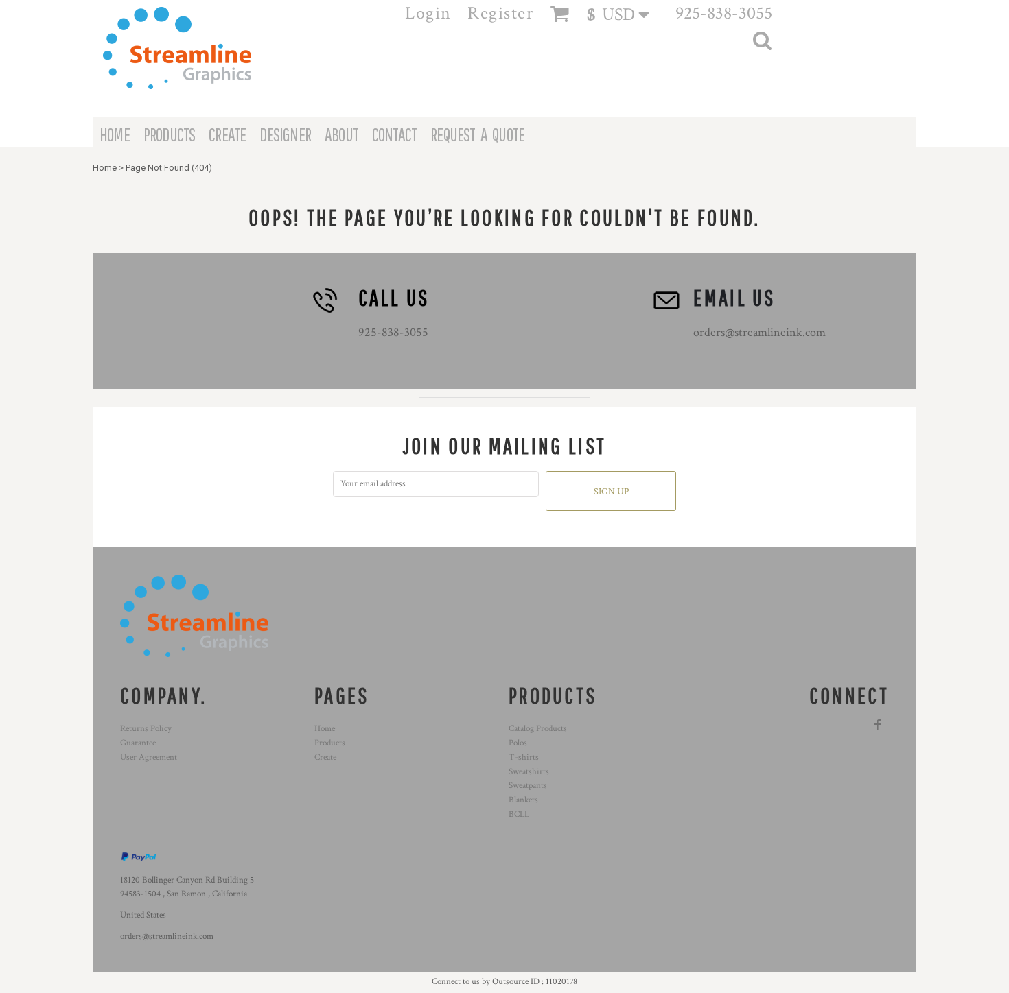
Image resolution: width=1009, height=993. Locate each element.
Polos (518, 743)
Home (105, 168)
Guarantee (138, 743)
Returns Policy (146, 728)
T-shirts (524, 757)
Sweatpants (528, 785)
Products (329, 743)
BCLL (519, 814)
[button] (624, 14)
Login (428, 13)
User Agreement (148, 757)
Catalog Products (538, 728)
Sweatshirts (529, 772)
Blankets (523, 800)
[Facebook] (878, 724)
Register (500, 13)
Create (325, 757)
